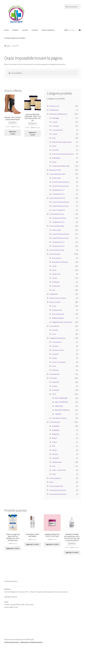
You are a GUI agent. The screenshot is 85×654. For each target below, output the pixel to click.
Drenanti (55, 346)
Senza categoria (55, 478)
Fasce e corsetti (55, 302)
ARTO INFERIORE (61, 398)
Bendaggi (55, 118)
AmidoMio (55, 426)
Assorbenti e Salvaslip (60, 262)
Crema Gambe (57, 130)
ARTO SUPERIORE (61, 402)
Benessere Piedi (55, 170)
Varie (54, 366)
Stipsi (54, 162)
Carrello (25, 30)
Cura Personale (55, 254)
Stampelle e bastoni (59, 418)
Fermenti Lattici (58, 350)
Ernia (54, 306)
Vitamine (55, 370)
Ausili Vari (55, 382)
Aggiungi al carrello (12, 133)
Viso (53, 290)
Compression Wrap (59, 218)
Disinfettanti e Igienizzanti (62, 142)
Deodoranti (56, 274)
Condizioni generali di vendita (14, 38)
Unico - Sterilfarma (59, 470)
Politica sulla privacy (11, 642)
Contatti (35, 30)
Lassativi (55, 354)
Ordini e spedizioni (48, 30)
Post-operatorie (58, 314)
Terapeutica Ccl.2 (58, 194)
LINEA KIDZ (59, 406)
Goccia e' (55, 454)
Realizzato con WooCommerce (31, 642)
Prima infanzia (55, 422)
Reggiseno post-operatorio (62, 322)
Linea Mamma (55, 374)
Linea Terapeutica (58, 210)
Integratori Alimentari (58, 338)
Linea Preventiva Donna (60, 182)
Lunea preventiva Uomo (58, 494)
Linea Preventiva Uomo (60, 186)
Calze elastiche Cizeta (57, 174)
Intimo (54, 278)
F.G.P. (54, 394)
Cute (54, 138)
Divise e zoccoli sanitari (58, 298)
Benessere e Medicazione (58, 114)
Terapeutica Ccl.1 (58, 190)
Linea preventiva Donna (58, 490)
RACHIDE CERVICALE (62, 410)
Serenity (55, 330)
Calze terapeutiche (56, 486)
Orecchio (55, 150)
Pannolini (55, 458)
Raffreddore (56, 158)
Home (6, 30)
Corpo (54, 266)
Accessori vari (54, 106)
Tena (54, 334)
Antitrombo (56, 178)
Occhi (54, 146)
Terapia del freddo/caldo (61, 166)
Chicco (54, 442)
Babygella (55, 430)
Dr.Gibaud (55, 390)
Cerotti (54, 122)
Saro (53, 466)
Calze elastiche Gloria (57, 198)
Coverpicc (55, 126)
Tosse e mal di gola (59, 362)
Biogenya (55, 434)
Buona (54, 438)
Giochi (54, 450)
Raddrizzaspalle (58, 318)
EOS (53, 446)
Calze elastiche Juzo (57, 214)
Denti (54, 270)
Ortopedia (53, 378)
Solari (52, 482)
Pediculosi (56, 282)
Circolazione (56, 342)
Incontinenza (54, 326)
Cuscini (54, 134)
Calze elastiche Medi (57, 226)
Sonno (54, 358)
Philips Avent (57, 462)
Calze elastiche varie (57, 250)
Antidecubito (54, 110)
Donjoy (54, 386)
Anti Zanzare (56, 258)
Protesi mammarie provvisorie (63, 154)
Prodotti (15, 30)
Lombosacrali (57, 310)
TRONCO (58, 414)
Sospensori (56, 286)
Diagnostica (54, 294)
